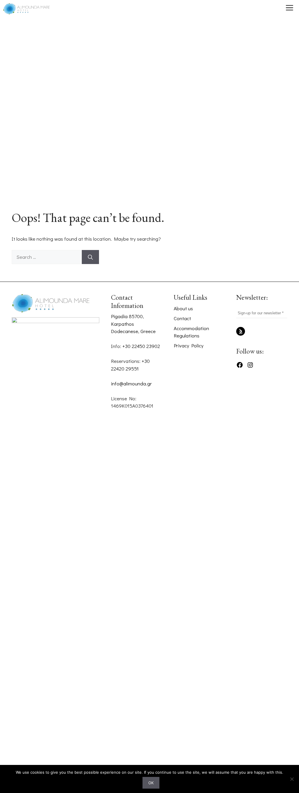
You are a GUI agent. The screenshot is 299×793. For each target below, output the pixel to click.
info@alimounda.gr (131, 383)
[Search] (90, 257)
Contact (182, 318)
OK (151, 782)
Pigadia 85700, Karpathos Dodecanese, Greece (133, 324)
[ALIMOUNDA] (26, 9)
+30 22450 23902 (141, 346)
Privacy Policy (189, 345)
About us (183, 308)
